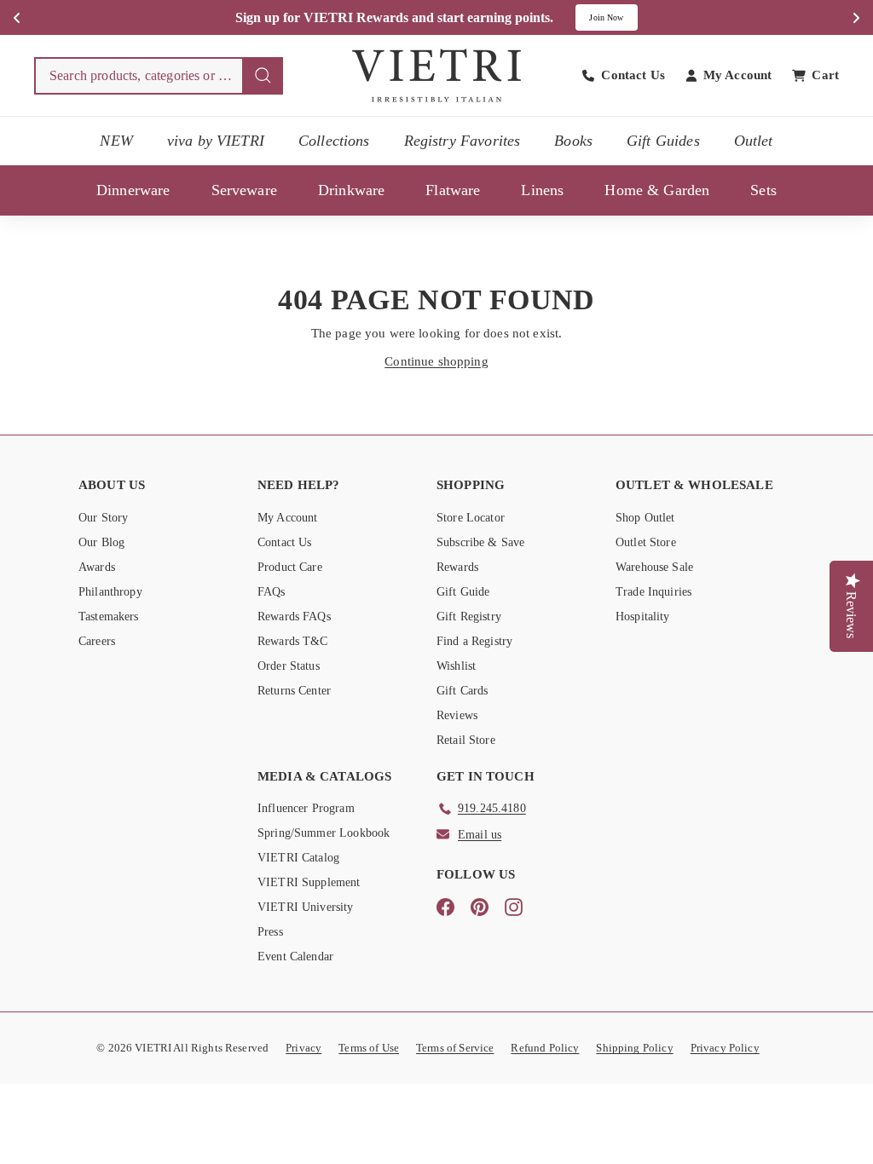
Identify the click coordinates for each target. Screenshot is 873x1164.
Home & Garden (656, 190)
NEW (116, 140)
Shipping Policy (634, 1047)
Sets (763, 190)
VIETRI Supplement (309, 882)
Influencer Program (306, 808)
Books (573, 140)
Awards (96, 567)
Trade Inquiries (653, 591)
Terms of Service (455, 1047)
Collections (334, 140)
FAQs (271, 591)
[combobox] (158, 76)
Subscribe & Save (480, 542)
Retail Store (465, 740)
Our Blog (101, 542)
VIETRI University (305, 907)
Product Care (289, 567)
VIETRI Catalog (298, 857)
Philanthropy (110, 591)
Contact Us (284, 542)
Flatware (452, 190)
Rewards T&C (292, 641)
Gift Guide (463, 591)
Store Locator (470, 517)
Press (270, 931)
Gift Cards (462, 690)
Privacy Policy (725, 1047)
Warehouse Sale (654, 567)
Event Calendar (295, 956)
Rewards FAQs (294, 616)
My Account (287, 517)
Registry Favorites (462, 140)
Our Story (103, 517)
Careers (96, 641)
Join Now (606, 17)
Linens (542, 190)
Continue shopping (436, 361)
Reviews (456, 715)
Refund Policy (545, 1047)
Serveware (244, 190)
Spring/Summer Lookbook (323, 833)
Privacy (303, 1047)
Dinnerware (133, 190)
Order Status (288, 666)
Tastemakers (108, 616)
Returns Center (294, 690)
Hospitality (643, 616)
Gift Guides (663, 140)
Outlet (753, 140)
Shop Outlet (645, 517)
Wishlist (456, 666)
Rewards (457, 567)
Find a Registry (474, 641)
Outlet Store (646, 542)
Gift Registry (468, 616)
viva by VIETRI (215, 140)
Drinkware (351, 190)
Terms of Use (368, 1047)
